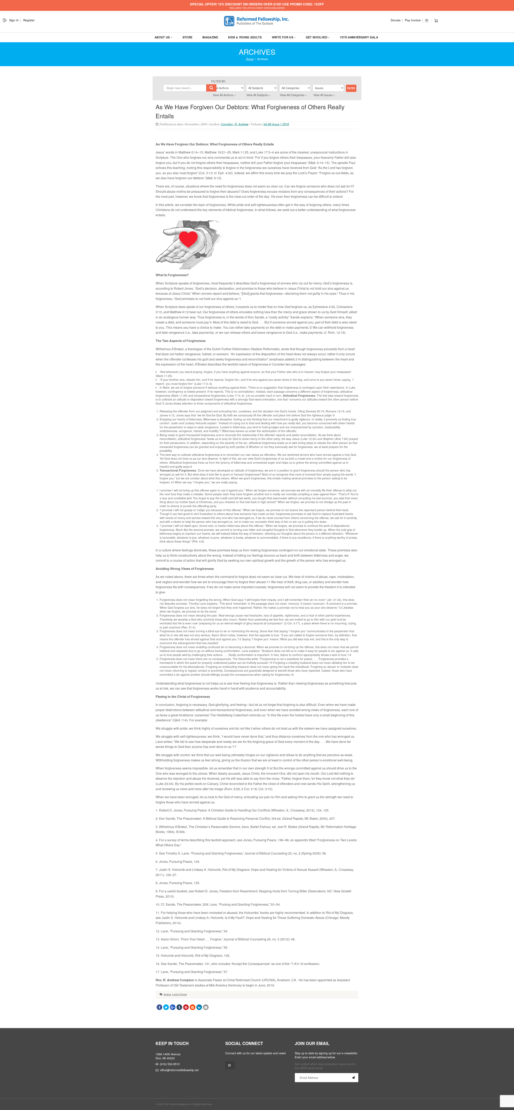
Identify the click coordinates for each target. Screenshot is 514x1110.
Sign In (14, 20)
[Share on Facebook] (159, 1007)
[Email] (206, 1007)
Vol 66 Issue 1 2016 (276, 124)
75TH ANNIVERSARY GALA (359, 37)
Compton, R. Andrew (234, 124)
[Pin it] (186, 1007)
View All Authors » (224, 95)
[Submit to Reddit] (192, 1007)
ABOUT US (162, 37)
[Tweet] (166, 1007)
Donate (396, 20)
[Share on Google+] (172, 1007)
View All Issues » (324, 95)
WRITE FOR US (282, 37)
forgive (167, 994)
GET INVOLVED (316, 37)
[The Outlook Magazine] (257, 21)
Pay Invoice (413, 20)
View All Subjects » (258, 95)
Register (29, 20)
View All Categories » (293, 95)
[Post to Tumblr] (179, 1007)
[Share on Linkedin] (199, 1007)
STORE (188, 37)
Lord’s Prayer (179, 994)
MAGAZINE (210, 37)
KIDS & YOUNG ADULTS (245, 37)
